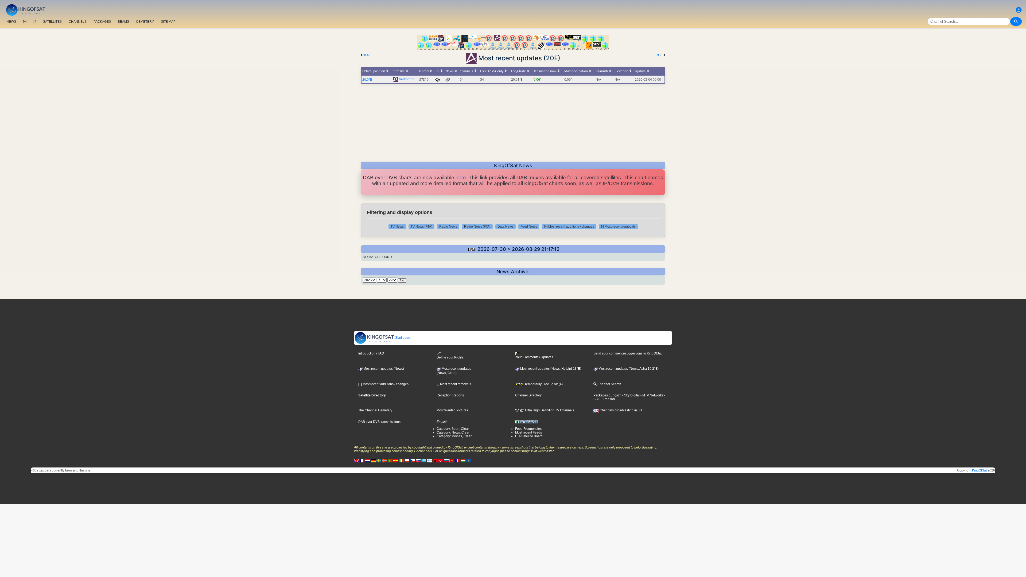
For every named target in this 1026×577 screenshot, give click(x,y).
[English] (356, 460)
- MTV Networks (651, 395)
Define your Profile (450, 357)
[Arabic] (435, 460)
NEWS (11, 22)
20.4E (366, 55)
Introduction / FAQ (371, 353)
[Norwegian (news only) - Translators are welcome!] (384, 460)
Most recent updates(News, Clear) (454, 371)
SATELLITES (52, 22)
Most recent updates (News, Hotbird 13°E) (550, 369)
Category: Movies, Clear (454, 436)
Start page (402, 338)
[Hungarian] (463, 460)
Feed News (528, 226)
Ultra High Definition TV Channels (549, 410)
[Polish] (407, 460)
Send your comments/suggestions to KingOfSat (627, 353)
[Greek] (423, 460)
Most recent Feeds (528, 432)
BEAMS (123, 22)
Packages (600, 395)
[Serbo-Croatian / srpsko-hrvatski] (451, 460)
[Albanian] (468, 460)
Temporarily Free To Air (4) (543, 384)
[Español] (395, 460)
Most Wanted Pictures (452, 410)
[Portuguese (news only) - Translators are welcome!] (390, 460)
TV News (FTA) (421, 226)
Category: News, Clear (453, 432)
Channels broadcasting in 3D (620, 410)
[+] (24, 22)
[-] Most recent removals (618, 226)
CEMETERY (145, 22)
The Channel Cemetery (375, 410)
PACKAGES (102, 22)
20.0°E (367, 79)
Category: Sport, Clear (453, 429)
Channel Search (609, 384)
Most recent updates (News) (383, 369)
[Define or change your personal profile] (1019, 10)
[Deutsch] (373, 460)
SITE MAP (168, 22)
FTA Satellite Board (529, 436)
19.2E (659, 55)
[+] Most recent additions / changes (569, 226)
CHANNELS (78, 22)
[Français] (362, 460)
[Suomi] (429, 460)
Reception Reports (450, 395)
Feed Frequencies (528, 429)
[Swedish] (378, 460)
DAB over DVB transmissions (379, 422)
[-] (34, 22)
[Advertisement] (513, 121)
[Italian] (401, 460)
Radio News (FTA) (477, 226)
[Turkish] (440, 460)
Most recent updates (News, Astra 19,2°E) (628, 369)
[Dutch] (367, 460)
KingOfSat (979, 470)
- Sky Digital (630, 395)
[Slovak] (418, 460)
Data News (506, 226)
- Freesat (607, 399)
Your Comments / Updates (534, 357)
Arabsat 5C (407, 79)
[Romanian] (457, 460)
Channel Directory (528, 395)
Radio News (448, 226)
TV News (397, 226)
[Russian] (446, 460)
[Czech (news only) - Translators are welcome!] (412, 460)
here (461, 177)
